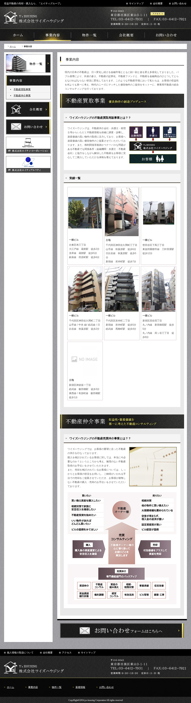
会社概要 (158, 3)
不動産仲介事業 (22, 95)
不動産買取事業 (22, 89)
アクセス (67, 652)
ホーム (13, 46)
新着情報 (80, 687)
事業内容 (33, 687)
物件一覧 (57, 687)
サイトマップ (136, 3)
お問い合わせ (179, 3)
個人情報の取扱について (20, 652)
